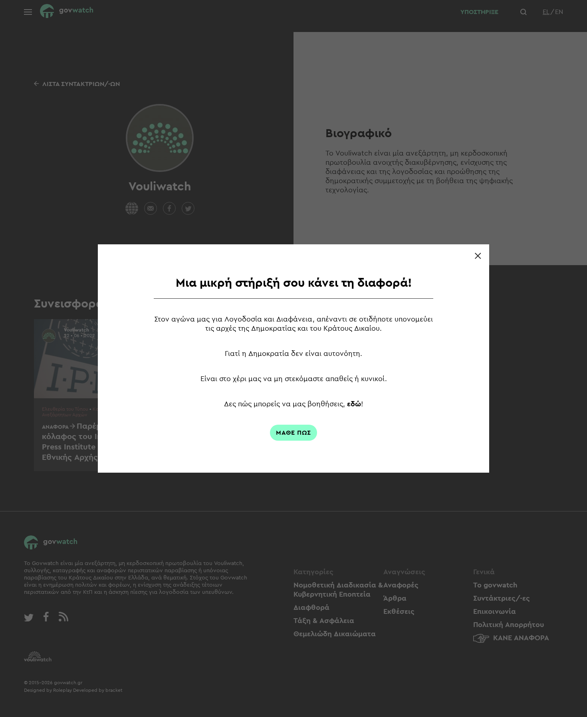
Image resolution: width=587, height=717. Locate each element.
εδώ (354, 403)
